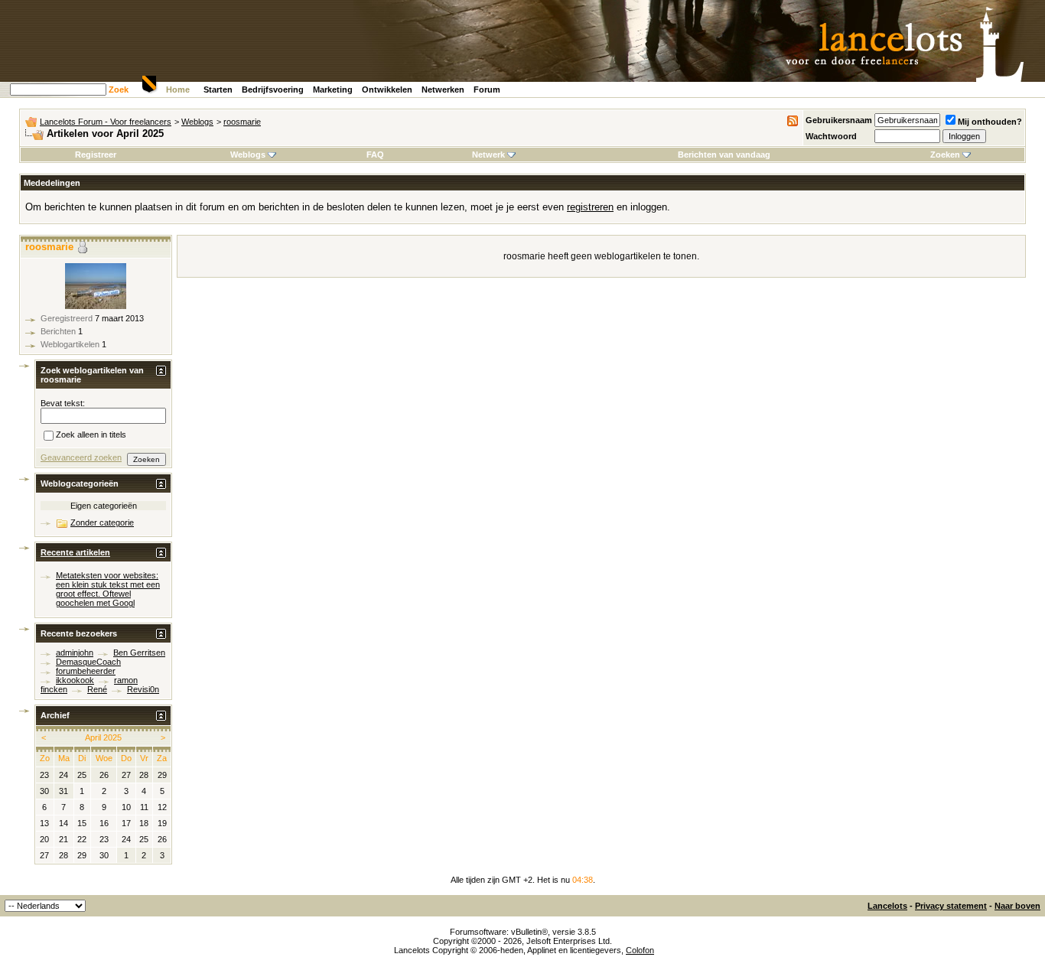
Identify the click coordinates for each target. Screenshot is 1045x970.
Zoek (119, 89)
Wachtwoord (831, 136)
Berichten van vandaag (724, 154)
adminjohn (74, 652)
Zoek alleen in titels (91, 435)
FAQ (375, 154)
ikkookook (75, 680)
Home (178, 89)
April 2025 (103, 737)
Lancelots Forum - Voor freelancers (105, 121)
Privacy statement (951, 905)
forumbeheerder (86, 670)
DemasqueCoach (88, 661)
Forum (487, 89)
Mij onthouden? (990, 121)
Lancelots (887, 905)
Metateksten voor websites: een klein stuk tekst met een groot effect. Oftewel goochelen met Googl (108, 589)
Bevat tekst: (63, 403)
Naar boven (1017, 905)
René (97, 689)
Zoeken (945, 154)
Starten (218, 89)
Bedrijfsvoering (273, 89)
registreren (590, 207)
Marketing (333, 89)
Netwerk (488, 154)
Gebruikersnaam (839, 120)
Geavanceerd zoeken (81, 457)
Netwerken (443, 89)
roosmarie (242, 121)
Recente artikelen (75, 552)
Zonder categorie (102, 522)
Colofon (640, 950)
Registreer (95, 154)
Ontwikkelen (387, 89)
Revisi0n (143, 689)
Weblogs (197, 121)
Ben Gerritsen (139, 652)
